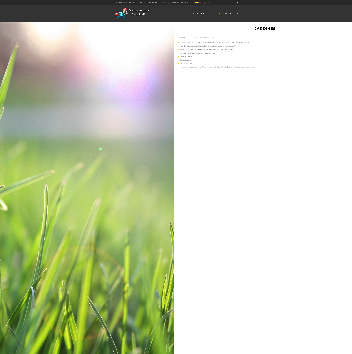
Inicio (195, 13)
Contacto (229, 13)
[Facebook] (237, 3)
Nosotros (205, 13)
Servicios (217, 13)
